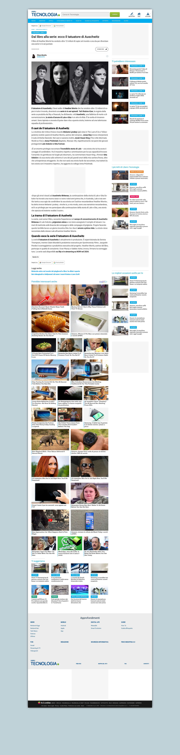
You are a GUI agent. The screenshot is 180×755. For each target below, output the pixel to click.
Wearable (94, 625)
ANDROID (42, 21)
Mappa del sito (102, 663)
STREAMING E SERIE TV (64, 21)
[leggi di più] (107, 56)
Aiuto (82, 705)
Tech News (33, 631)
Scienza (32, 633)
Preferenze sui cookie (74, 705)
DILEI (110, 703)
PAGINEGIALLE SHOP (78, 703)
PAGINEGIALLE (66, 703)
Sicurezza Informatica (99, 642)
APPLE (51, 21)
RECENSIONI (116, 21)
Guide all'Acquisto (127, 628)
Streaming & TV (35, 648)
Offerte (32, 636)
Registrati (132, 16)
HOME (32, 29)
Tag (125, 663)
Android (63, 625)
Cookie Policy (63, 705)
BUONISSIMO (131, 703)
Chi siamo (44, 705)
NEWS (33, 21)
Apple (62, 628)
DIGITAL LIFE (134, 196)
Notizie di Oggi (35, 625)
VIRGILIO (58, 703)
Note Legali (51, 705)
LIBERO (53, 703)
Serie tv (35, 257)
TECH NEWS (55, 575)
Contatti (146, 663)
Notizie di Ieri (34, 628)
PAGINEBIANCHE (95, 703)
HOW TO (78, 21)
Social (32, 645)
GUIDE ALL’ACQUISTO (137, 171)
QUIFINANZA (122, 703)
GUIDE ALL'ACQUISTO (92, 21)
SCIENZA (54, 596)
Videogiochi (34, 651)
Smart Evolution (96, 628)
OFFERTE (105, 21)
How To (123, 625)
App (62, 631)
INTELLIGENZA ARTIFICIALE (80, 596)
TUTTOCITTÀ (104, 703)
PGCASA (86, 703)
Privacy (57, 705)
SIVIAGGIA (115, 703)
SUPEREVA (139, 703)
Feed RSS (78, 663)
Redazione (65, 642)
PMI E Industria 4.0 (128, 642)
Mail (139, 16)
